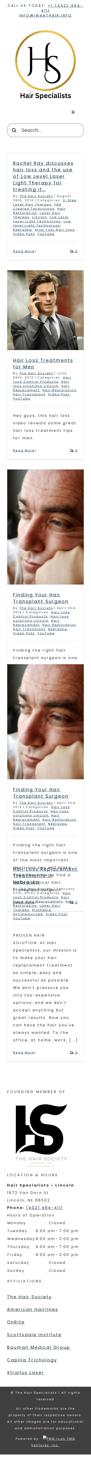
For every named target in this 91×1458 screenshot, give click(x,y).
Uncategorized (28, 914)
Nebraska (22, 230)
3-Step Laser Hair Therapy (45, 202)
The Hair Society (36, 196)
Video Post (24, 234)
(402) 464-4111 (44, 1207)
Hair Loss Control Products (42, 379)
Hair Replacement (36, 623)
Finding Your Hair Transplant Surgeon (41, 598)
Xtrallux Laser (25, 1372)
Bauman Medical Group (38, 1347)
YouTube (46, 234)
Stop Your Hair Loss (55, 230)
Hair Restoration (59, 390)
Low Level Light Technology (42, 223)
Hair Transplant (29, 394)
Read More (24, 251)
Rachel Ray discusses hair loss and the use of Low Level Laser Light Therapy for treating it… (43, 176)
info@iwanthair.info (45, 15)
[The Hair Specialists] (45, 27)
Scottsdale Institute (34, 1335)
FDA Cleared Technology (37, 206)
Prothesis (41, 910)
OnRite (16, 1322)
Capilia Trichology (32, 1360)
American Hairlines (32, 1309)
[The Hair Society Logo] (42, 1133)
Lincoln (39, 217)
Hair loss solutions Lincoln (41, 384)
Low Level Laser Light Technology (41, 219)
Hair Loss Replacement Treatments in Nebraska (45, 875)
